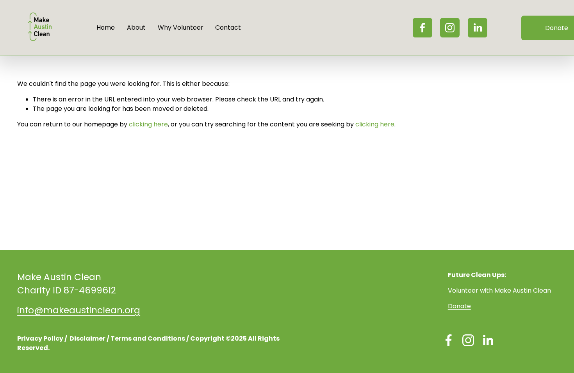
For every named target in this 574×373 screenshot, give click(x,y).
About (136, 27)
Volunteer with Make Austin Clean (499, 290)
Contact (228, 27)
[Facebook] (422, 27)
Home (105, 27)
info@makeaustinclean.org (78, 310)
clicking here (148, 124)
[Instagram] (450, 27)
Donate (459, 306)
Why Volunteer (180, 27)
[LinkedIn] (477, 27)
